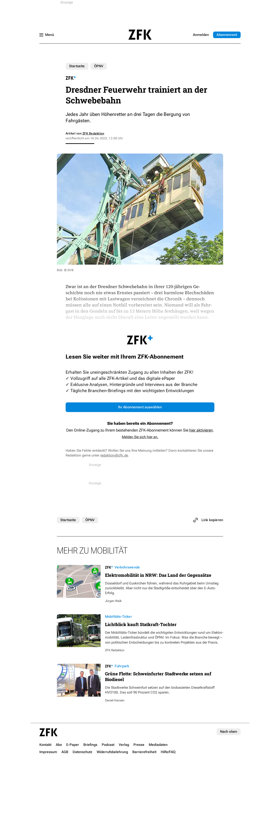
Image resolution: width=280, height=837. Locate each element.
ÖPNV (98, 66)
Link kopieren (212, 520)
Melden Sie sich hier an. (140, 437)
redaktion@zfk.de (114, 455)
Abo (227, 35)
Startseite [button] (140, 35)
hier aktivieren (201, 430)
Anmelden (201, 35)
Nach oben (228, 731)
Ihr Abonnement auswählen (140, 407)
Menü (49, 35)
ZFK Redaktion (93, 133)
